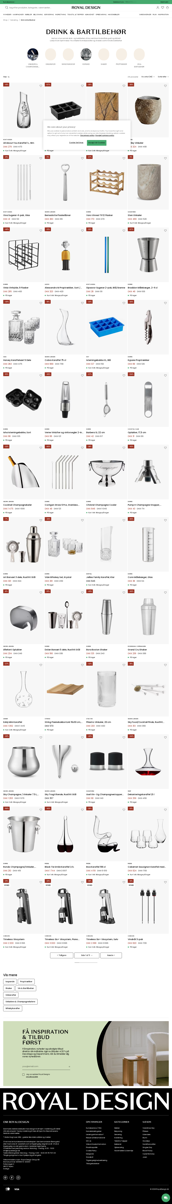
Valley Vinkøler (135, 143)
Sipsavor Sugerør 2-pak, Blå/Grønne (105, 288)
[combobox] (165, 2)
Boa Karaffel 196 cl (96, 867)
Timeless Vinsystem (13, 939)
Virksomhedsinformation (96, 1144)
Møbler (117, 1128)
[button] (165, 2)
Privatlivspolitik (91, 1147)
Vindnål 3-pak (135, 939)
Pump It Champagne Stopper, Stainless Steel (144, 505)
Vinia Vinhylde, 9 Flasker (15, 288)
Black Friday (147, 1150)
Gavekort (89, 1157)
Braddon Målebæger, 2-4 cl (142, 288)
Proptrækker (121, 64)
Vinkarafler (50, 64)
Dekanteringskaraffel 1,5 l (141, 794)
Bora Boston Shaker (96, 650)
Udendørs (146, 1134)
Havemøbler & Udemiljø (123, 1150)
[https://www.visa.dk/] (16, 1189)
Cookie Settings (76, 143)
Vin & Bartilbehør (139, 65)
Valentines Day (149, 1128)
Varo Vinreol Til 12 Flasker (99, 215)
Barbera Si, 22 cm (95, 432)
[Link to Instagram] (18, 1177)
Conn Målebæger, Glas (140, 577)
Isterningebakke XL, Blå (98, 360)
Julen (145, 1157)
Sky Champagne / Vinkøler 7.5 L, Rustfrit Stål (20, 794)
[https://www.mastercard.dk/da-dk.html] (7, 1189)
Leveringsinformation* (95, 1134)
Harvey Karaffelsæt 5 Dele (17, 360)
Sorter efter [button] (162, 77)
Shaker (104, 64)
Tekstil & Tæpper (120, 1141)
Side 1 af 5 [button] (85, 955)
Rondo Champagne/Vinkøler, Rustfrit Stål (19, 867)
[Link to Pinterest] (5, 1177)
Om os (88, 1141)
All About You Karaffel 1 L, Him (18, 143)
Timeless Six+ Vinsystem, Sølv (102, 939)
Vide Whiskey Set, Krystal (58, 577)
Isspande (86, 64)
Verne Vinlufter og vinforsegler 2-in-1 (64, 432)
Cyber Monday (148, 1154)
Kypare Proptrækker (138, 360)
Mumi (145, 1138)
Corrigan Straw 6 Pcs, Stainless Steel (61, 505)
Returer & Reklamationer (95, 1138)
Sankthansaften (149, 1144)
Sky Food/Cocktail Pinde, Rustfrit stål (145, 722)
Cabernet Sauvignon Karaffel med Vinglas (146, 867)
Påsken (145, 1131)
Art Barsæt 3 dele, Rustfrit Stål (19, 577)
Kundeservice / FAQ (93, 1128)
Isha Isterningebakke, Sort (17, 432)
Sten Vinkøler (135, 215)
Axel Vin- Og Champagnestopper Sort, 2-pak (104, 794)
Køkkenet (117, 1144)
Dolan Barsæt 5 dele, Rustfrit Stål (62, 650)
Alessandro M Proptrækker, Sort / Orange (62, 288)
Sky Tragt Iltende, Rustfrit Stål (60, 794)
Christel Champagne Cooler (101, 505)
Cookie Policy (91, 1150)
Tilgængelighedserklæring (96, 1160)
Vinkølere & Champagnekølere (33, 65)
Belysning (118, 1131)
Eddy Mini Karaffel (12, 722)
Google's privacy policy (104, 135)
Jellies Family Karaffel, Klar (100, 577)
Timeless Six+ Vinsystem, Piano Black (61, 939)
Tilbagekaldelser (92, 1163)
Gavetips (146, 1141)
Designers (90, 1154)
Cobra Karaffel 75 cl (55, 360)
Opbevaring (119, 1147)
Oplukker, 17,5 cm (137, 432)
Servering (118, 1134)
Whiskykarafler (68, 64)
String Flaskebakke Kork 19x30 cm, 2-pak (63, 722)
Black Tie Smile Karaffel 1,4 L (59, 867)
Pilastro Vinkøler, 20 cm (98, 722)
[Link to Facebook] (12, 1177)
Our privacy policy (87, 135)
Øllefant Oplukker (12, 650)
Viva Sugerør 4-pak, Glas (16, 215)
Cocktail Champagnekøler (17, 505)
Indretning (118, 1138)
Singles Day (147, 1147)
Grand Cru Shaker (137, 650)
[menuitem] (7, 14)
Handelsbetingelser (93, 1131)
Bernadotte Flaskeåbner (58, 215)
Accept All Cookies (96, 143)
